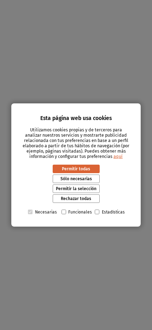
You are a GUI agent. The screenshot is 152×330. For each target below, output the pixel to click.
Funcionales (80, 212)
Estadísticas (113, 212)
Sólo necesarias (76, 178)
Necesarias (46, 212)
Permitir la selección (76, 188)
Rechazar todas (76, 198)
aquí (118, 156)
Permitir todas (76, 168)
